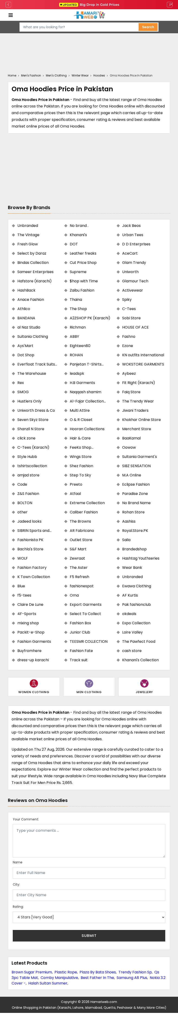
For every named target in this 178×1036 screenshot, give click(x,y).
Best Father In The (97, 977)
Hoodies (99, 75)
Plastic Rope (65, 972)
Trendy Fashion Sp (135, 972)
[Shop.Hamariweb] (89, 15)
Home (12, 75)
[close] (171, 4)
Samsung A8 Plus (132, 977)
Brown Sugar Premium (32, 972)
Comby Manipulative (59, 977)
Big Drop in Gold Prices (91, 5)
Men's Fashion (31, 75)
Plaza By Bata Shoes (97, 972)
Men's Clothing (56, 75)
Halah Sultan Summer (47, 983)
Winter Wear (80, 75)
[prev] (8, 4)
